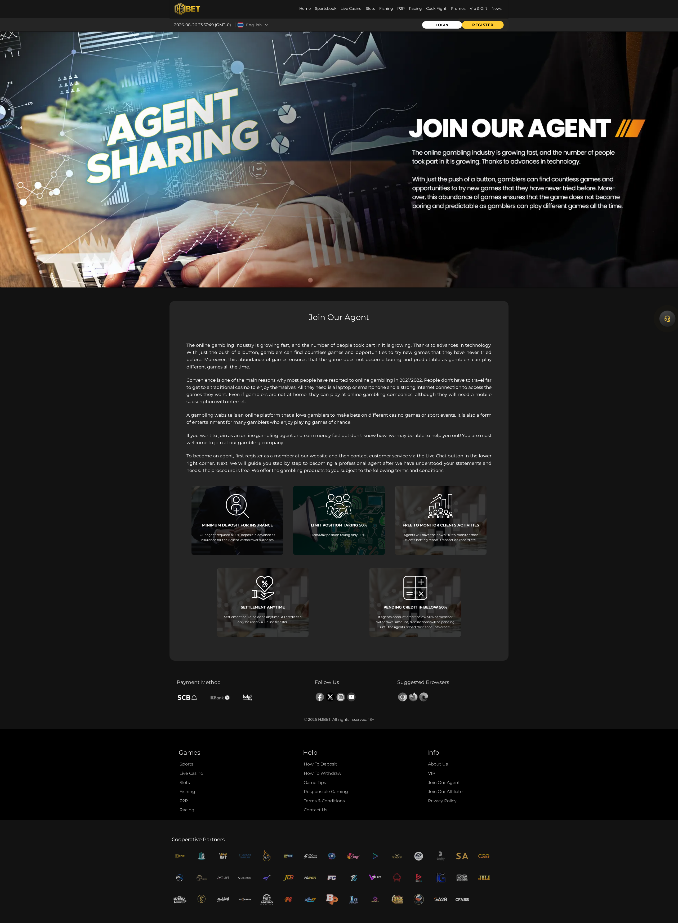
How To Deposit (320, 764)
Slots (185, 782)
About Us (438, 764)
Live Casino (191, 773)
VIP (431, 773)
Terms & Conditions (324, 800)
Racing (187, 809)
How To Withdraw (322, 773)
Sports (186, 764)
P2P (184, 800)
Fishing (187, 791)
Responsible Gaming (326, 791)
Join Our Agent (444, 782)
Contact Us (315, 809)
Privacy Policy (442, 800)
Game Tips (315, 782)
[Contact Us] (667, 318)
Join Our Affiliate (445, 791)
